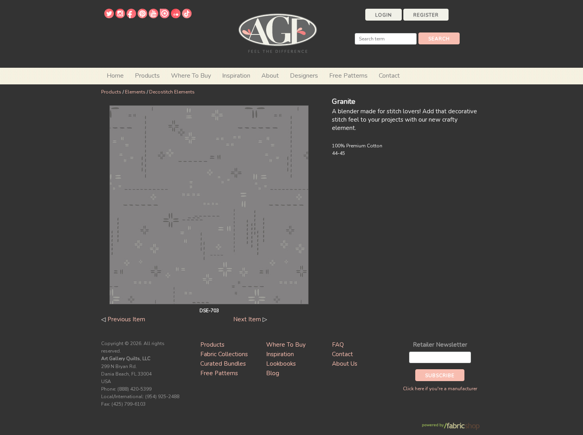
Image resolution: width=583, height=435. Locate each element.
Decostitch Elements (172, 92)
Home (115, 75)
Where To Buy (286, 345)
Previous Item (126, 319)
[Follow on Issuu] (164, 16)
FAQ (338, 345)
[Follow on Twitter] (109, 16)
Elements (135, 92)
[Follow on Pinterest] (142, 16)
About (270, 75)
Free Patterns (348, 75)
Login (383, 15)
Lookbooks (281, 364)
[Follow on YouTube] (153, 16)
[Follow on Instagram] (120, 16)
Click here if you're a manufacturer (440, 388)
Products (111, 92)
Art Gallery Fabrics (277, 32)
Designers (304, 75)
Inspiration (236, 75)
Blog (272, 373)
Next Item (247, 319)
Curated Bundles (223, 364)
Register (426, 15)
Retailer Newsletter (440, 345)
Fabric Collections (224, 354)
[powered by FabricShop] (451, 426)
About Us (344, 364)
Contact (389, 75)
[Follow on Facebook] (131, 16)
